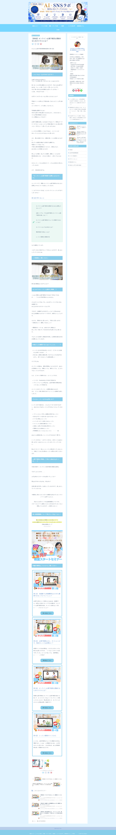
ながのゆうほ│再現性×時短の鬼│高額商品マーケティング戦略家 (77, 50)
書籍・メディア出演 (47, 833)
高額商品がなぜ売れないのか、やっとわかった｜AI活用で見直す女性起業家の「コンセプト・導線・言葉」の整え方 (78, 110)
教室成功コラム (73, 162)
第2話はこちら (47, 660)
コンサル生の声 (60, 833)
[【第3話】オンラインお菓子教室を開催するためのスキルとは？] (38, 44)
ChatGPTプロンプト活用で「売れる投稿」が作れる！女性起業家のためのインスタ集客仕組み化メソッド (78, 117)
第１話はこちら (47, 613)
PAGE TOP (58, 828)
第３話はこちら (47, 707)
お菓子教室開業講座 (36, 35)
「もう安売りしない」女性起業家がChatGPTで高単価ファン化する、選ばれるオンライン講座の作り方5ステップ (78, 102)
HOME (73, 833)
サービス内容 (39, 833)
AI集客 (71, 149)
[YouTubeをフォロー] (79, 90)
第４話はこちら (47, 753)
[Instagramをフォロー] (76, 90)
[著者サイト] (73, 90)
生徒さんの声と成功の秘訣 (75, 165)
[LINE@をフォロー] (81, 90)
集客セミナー (32, 833)
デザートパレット (73, 159)
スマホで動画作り (73, 155)
